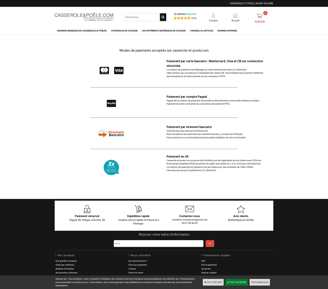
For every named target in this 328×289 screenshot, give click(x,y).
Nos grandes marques (66, 261)
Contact (132, 269)
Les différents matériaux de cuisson (164, 30)
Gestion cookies (209, 273)
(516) (193, 18)
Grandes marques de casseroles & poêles (82, 30)
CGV (203, 261)
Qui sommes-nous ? (137, 261)
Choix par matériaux (65, 265)
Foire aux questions (137, 265)
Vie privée (205, 269)
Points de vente (135, 273)
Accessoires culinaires (67, 273)
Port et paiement (209, 265)
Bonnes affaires (227, 30)
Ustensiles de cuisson (124, 30)
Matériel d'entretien (65, 269)
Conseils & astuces (201, 30)
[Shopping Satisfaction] (185, 14)
